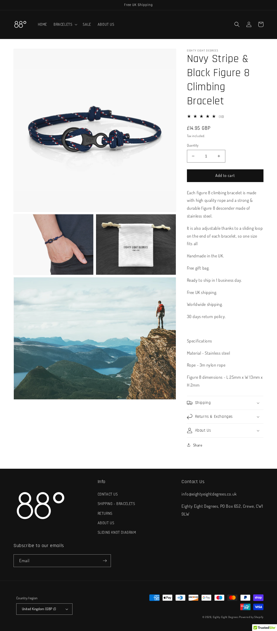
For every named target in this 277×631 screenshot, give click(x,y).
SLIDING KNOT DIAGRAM (117, 532)
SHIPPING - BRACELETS (116, 503)
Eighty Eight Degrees (226, 617)
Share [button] (197, 445)
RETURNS (105, 513)
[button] (65, 24)
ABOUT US (106, 522)
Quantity (193, 145)
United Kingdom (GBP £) (39, 609)
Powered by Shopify (251, 617)
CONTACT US (108, 494)
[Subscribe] (105, 560)
